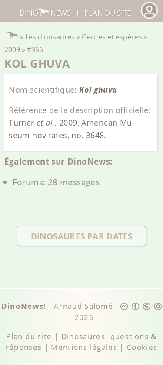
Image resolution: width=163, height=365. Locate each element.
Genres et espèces (112, 37)
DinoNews (45, 13)
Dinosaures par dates (82, 236)
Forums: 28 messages (56, 182)
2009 (12, 49)
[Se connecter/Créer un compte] (149, 17)
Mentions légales (84, 347)
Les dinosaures (50, 37)
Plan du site (107, 13)
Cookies (141, 347)
